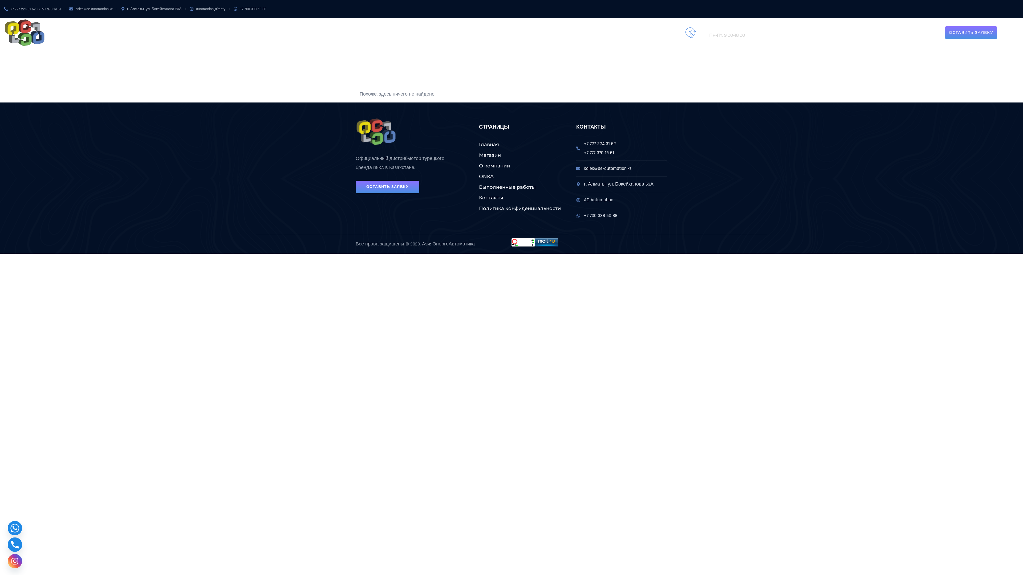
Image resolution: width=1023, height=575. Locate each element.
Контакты (490, 32)
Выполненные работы (450, 32)
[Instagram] (15, 561)
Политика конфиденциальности (520, 208)
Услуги (407, 32)
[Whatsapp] (15, 528)
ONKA (390, 32)
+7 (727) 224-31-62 (726, 30)
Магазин (340, 32)
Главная (489, 144)
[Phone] (15, 544)
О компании (367, 32)
